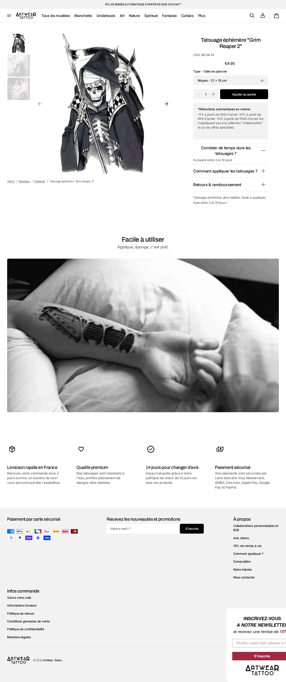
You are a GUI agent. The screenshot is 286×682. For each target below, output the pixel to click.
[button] (252, 16)
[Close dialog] (282, 612)
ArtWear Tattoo (52, 660)
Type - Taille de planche (210, 71)
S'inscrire (250, 656)
